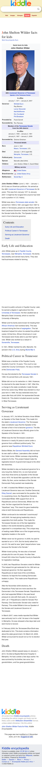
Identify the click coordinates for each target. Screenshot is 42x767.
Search (38, 9)
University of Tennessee (11, 312)
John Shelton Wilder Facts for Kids (15, 726)
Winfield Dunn (18, 104)
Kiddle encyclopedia (22, 716)
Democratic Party (12, 369)
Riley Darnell (7, 493)
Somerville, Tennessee (10, 342)
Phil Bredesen (19, 116)
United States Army (23, 173)
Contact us (5, 762)
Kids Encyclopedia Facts (10, 40)
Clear (34, 9)
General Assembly (23, 450)
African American (8, 325)
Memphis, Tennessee (21, 154)
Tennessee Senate (26, 126)
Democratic (18, 157)
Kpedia (27, 15)
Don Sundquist (19, 114)
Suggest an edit (27, 736)
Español (34, 15)
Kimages (20, 15)
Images (12, 15)
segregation (26, 328)
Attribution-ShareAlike (23, 720)
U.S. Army (16, 349)
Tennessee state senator (25, 202)
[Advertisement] (21, 24)
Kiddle (4, 759)
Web (6, 15)
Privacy (26, 759)
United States (21, 170)
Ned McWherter (19, 111)
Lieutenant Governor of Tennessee (22, 94)
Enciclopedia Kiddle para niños (22, 762)
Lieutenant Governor (17, 422)
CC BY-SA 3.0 (24, 751)
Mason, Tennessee (20, 148)
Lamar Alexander (20, 109)
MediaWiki (22, 757)
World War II (18, 177)
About (19, 759)
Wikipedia (29, 755)
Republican (16, 446)
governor (29, 427)
